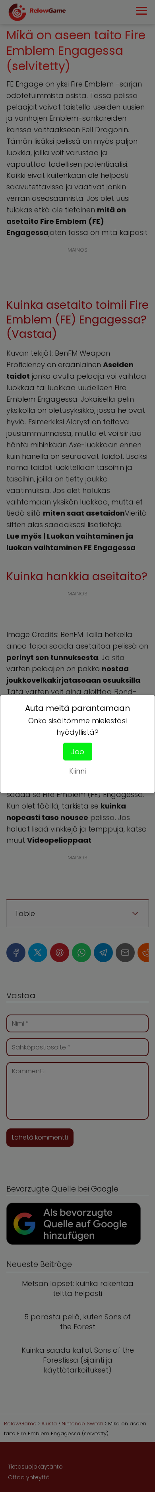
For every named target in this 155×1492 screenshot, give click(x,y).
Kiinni (77, 771)
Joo (77, 752)
